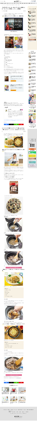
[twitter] (11, 124)
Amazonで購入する (13, 90)
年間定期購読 (33, 107)
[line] (16, 124)
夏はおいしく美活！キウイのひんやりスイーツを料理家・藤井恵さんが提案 (21, 402)
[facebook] (6, 124)
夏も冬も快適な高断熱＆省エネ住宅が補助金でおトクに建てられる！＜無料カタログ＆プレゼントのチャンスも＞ (5, 393)
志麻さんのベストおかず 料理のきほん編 (14, 34)
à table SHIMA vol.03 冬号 (6, 34)
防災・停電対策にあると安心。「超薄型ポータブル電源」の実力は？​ (21, 392)
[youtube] (32, 146)
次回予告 (30, 107)
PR (4, 380)
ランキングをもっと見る (32, 37)
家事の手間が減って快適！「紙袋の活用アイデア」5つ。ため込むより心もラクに (33, 27)
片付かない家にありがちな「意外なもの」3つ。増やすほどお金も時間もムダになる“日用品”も (33, 90)
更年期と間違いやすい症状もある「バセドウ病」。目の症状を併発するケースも (33, 80)
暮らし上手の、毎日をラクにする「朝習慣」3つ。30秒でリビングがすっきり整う (33, 23)
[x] (30, 146)
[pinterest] (33, 146)
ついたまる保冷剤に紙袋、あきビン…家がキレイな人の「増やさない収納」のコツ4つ (33, 12)
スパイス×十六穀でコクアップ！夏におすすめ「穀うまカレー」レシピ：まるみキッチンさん (13, 402)
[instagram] (30, 144)
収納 (31, 13)
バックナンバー (31, 127)
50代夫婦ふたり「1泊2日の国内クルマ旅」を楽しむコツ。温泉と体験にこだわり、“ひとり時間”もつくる (33, 16)
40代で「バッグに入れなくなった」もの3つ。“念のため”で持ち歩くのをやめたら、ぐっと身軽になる (33, 84)
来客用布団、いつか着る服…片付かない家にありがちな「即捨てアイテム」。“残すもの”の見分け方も (33, 77)
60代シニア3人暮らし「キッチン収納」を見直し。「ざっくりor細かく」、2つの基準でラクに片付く (33, 19)
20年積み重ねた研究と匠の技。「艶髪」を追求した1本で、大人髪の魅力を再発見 (13, 393)
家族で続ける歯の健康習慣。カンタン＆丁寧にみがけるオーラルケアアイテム (5, 402)
